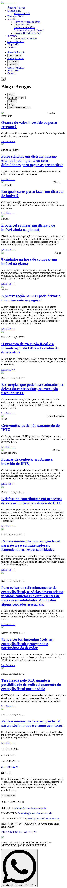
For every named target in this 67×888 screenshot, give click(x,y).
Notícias (12, 101)
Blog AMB (13, 44)
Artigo (11, 104)
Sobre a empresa (22, 13)
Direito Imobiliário (16, 98)
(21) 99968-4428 (9, 767)
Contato (11, 47)
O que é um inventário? (25, 38)
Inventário (12, 36)
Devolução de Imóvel (24, 27)
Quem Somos (14, 10)
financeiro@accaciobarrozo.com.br (35, 813)
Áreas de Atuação (16, 8)
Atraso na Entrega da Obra (27, 22)
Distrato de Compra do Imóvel (29, 30)
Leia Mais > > (8, 141)
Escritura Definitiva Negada (27, 33)
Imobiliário (12, 19)
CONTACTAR (8, 796)
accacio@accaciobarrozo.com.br (43, 818)
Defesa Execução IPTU (19, 107)
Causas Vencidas (15, 41)
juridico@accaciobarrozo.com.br (30, 808)
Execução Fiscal (15, 16)
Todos (11, 94)
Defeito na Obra (22, 24)
